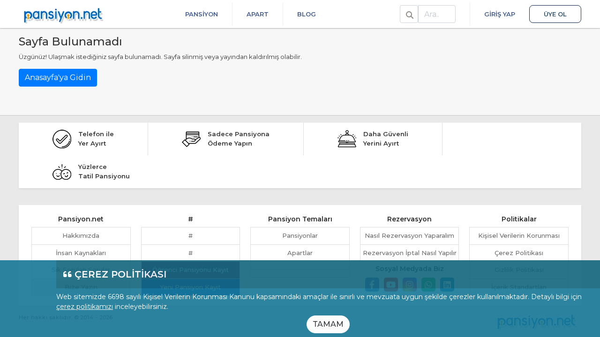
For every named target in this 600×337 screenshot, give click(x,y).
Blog (306, 14)
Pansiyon (201, 14)
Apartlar (300, 252)
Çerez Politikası (519, 252)
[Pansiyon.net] (63, 14)
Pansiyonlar (300, 235)
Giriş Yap (499, 14)
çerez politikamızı (84, 306)
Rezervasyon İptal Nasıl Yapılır (410, 252)
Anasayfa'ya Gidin (58, 77)
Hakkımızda (80, 235)
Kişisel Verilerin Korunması (519, 235)
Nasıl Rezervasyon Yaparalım (409, 235)
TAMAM (328, 324)
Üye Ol (555, 14)
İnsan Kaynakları (81, 252)
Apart (258, 14)
